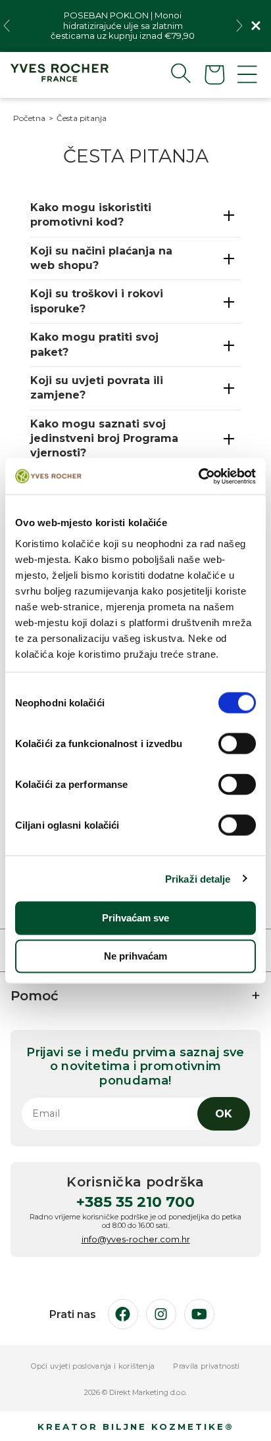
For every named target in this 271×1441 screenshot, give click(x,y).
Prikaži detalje (198, 878)
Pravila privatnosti (206, 1366)
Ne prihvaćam (135, 956)
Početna (29, 118)
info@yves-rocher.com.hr (136, 1239)
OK (223, 1114)
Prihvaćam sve (135, 917)
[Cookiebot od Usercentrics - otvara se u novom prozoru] (198, 476)
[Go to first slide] (239, 25)
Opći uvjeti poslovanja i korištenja (93, 1366)
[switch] (237, 743)
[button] (170, 73)
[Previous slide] (6, 25)
